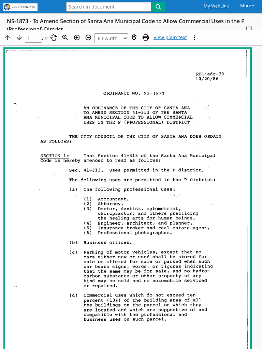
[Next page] (19, 37)
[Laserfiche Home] (29, 7)
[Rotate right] (134, 37)
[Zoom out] (88, 37)
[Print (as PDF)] (145, 37)
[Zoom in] (77, 37)
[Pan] (53, 37)
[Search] (158, 7)
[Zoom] (65, 37)
